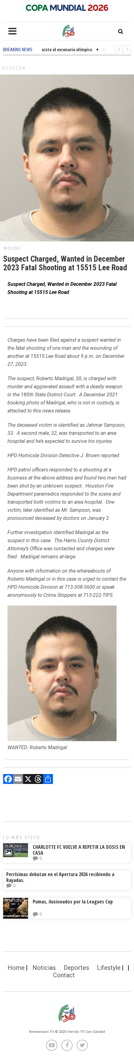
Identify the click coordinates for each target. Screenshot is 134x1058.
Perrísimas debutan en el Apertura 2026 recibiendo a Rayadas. (60, 877)
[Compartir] (48, 780)
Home (16, 967)
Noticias (44, 967)
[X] (28, 780)
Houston (14, 68)
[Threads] (38, 780)
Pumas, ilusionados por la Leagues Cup (73, 901)
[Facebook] (8, 780)
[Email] (18, 780)
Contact (64, 975)
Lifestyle (109, 967)
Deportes (76, 967)
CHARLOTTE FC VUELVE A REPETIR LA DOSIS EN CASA (79, 850)
